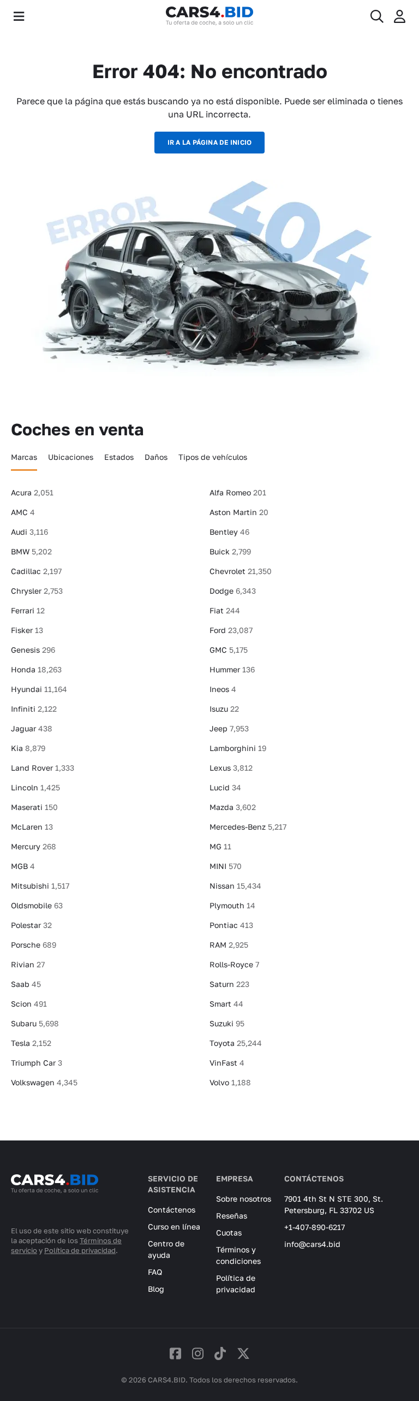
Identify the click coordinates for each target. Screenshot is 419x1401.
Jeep (229, 728)
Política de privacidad (80, 1250)
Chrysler (37, 590)
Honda (36, 669)
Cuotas (229, 1232)
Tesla (31, 1043)
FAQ (155, 1271)
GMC (229, 649)
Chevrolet (241, 571)
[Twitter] (243, 1353)
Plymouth (232, 905)
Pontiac (231, 925)
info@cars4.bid (312, 1244)
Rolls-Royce (234, 964)
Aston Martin (239, 512)
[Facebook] (175, 1353)
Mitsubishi (40, 885)
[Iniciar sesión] (399, 16)
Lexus (231, 767)
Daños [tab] (156, 457)
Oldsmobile (37, 905)
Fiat (225, 610)
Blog (156, 1288)
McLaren (32, 826)
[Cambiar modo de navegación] (19, 16)
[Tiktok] (220, 1353)
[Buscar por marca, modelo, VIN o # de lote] (377, 16)
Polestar (31, 925)
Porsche (33, 944)
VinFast (227, 1062)
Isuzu (224, 708)
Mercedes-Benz (248, 826)
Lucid (225, 787)
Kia (28, 748)
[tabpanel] (209, 792)
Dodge (233, 590)
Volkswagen (44, 1082)
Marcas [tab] (24, 457)
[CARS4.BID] (54, 1198)
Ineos (223, 689)
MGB (23, 866)
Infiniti (34, 708)
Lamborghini (238, 748)
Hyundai (39, 689)
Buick (230, 551)
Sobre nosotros (243, 1198)
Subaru (35, 1023)
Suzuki (227, 1023)
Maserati (34, 807)
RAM (229, 944)
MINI (226, 866)
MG (220, 846)
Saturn (229, 984)
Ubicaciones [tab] (70, 457)
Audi (29, 531)
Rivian (28, 964)
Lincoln (35, 787)
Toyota (236, 1043)
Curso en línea (174, 1226)
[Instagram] (197, 1353)
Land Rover (42, 767)
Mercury (33, 846)
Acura (32, 492)
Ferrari (28, 610)
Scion (29, 1003)
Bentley (229, 531)
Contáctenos (171, 1209)
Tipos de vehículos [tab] (212, 457)
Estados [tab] (119, 457)
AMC (23, 512)
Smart (226, 1003)
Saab (26, 984)
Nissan (235, 885)
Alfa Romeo (238, 492)
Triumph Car (36, 1062)
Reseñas (231, 1215)
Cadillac (36, 571)
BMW (31, 551)
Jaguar (31, 728)
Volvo (230, 1082)
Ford (231, 630)
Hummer (232, 669)
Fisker (27, 630)
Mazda (233, 807)
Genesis (33, 649)
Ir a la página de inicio (209, 142)
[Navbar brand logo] (209, 16)
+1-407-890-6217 (314, 1227)
